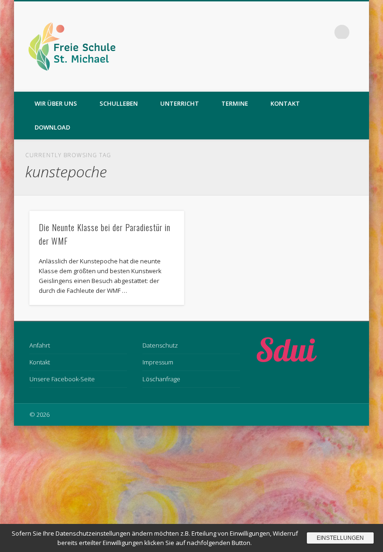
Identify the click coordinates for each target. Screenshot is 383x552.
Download (52, 127)
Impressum (157, 362)
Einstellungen (340, 538)
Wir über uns (56, 103)
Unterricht (179, 103)
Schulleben (118, 103)
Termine (234, 103)
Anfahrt (39, 345)
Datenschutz (160, 345)
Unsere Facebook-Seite (62, 379)
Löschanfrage (161, 379)
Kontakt (285, 103)
